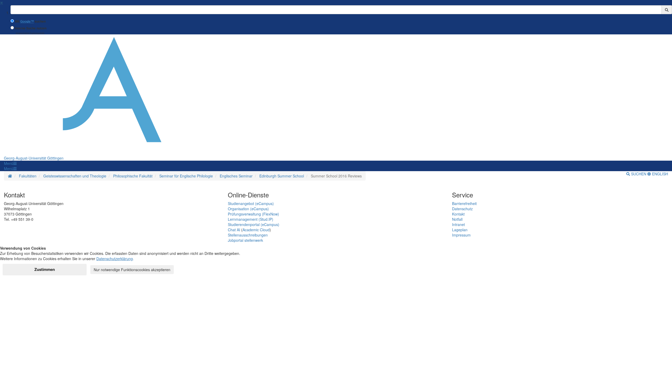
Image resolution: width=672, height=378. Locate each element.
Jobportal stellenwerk (245, 240)
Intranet (458, 224)
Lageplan (460, 229)
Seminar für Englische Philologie (186, 175)
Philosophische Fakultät (133, 175)
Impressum (461, 235)
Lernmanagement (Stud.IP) (250, 219)
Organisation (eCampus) (248, 208)
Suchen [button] (638, 173)
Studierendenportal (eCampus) (253, 224)
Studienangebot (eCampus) (251, 203)
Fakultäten (27, 175)
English (659, 173)
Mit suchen (30, 21)
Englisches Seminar (236, 175)
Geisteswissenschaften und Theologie (74, 175)
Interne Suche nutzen (30, 28)
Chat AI (234, 229)
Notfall (457, 219)
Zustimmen (44, 269)
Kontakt (458, 214)
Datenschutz (462, 208)
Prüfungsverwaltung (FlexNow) (253, 214)
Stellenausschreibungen (248, 235)
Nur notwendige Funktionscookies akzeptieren (132, 269)
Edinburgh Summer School (281, 175)
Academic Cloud (256, 229)
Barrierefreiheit (464, 203)
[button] (10, 163)
